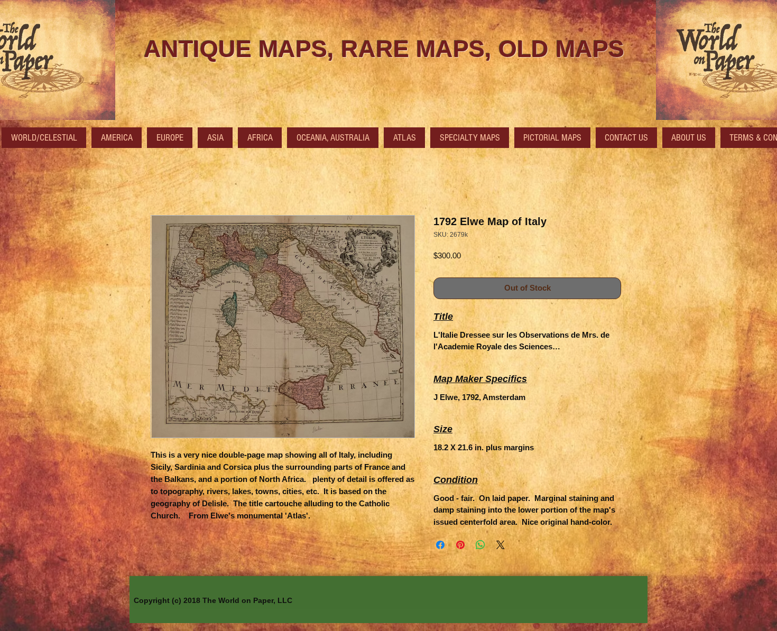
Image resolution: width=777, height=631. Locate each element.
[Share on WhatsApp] (480, 545)
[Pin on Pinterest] (460, 545)
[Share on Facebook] (440, 545)
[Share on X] (500, 545)
